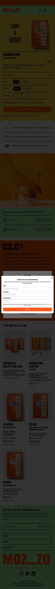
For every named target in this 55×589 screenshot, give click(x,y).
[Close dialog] (52, 277)
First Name (6, 292)
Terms (27, 305)
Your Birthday (6, 298)
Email (4, 285)
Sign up (27, 309)
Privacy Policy (49, 304)
